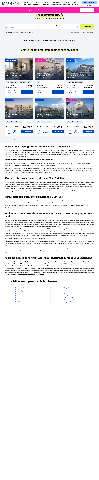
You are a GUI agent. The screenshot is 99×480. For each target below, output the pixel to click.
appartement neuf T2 (11, 252)
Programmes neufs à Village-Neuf (60, 288)
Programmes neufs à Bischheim (14, 292)
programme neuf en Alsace (35, 248)
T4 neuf (37, 252)
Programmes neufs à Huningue (14, 290)
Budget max (57, 26)
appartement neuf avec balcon (14, 154)
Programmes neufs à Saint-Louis (14, 288)
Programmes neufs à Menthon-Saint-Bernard (64, 300)
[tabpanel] (19, 69)
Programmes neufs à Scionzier (59, 296)
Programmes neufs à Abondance (60, 294)
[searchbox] (15, 28)
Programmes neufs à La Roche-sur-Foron (63, 298)
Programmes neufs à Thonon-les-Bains (17, 294)
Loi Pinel (65, 182)
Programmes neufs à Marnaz (13, 298)
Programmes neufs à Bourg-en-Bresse (62, 302)
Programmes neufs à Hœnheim (59, 292)
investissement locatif (78, 152)
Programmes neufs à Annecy (13, 300)
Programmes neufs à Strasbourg (60, 290)
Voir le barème (26, 140)
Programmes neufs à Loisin (13, 296)
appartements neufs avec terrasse (15, 236)
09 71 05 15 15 (90, 5)
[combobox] (21, 26)
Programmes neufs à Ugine (13, 302)
